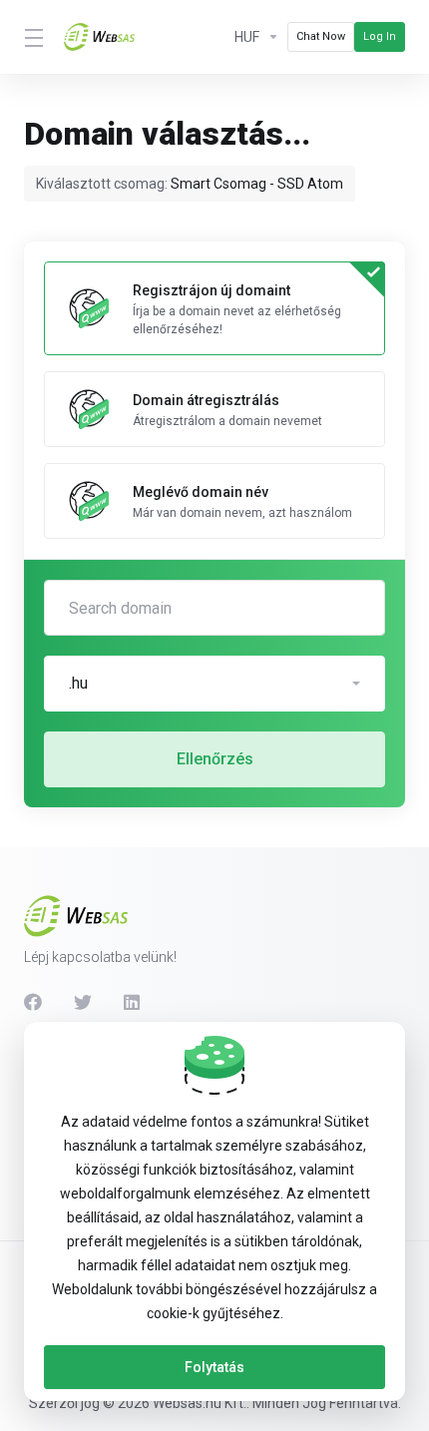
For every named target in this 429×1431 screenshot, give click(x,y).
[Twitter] (83, 1002)
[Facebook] (33, 1002)
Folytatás (214, 1367)
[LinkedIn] (133, 1002)
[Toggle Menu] (32, 37)
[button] (214, 684)
